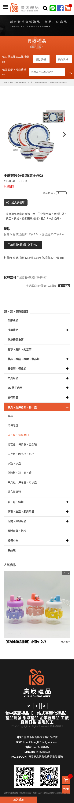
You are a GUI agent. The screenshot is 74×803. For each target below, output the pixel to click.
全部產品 (13, 320)
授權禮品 (13, 329)
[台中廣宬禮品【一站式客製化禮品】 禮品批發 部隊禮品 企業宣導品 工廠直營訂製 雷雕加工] (24, 7)
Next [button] (66, 134)
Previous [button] (8, 134)
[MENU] (5, 7)
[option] (37, 134)
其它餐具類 (14, 491)
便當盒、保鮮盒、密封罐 (22, 444)
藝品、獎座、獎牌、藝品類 (23, 358)
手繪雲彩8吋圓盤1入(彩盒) (46, 285)
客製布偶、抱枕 (17, 530)
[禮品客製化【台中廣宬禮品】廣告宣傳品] (37, 24)
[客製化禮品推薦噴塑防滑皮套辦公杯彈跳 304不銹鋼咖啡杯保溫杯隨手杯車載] (37, 604)
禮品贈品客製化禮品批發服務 (45, 756)
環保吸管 (13, 425)
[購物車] (68, 7)
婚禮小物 (13, 540)
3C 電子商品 (15, 387)
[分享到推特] (29, 706)
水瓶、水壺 (14, 463)
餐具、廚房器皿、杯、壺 (24, 82)
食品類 (12, 550)
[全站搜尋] (45, 8)
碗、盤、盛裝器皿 (41, 82)
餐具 (10, 415)
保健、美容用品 (17, 521)
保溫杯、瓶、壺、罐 (19, 472)
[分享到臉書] (37, 706)
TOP (66, 789)
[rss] (44, 706)
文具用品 (13, 378)
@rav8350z (43, 751)
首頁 (5, 82)
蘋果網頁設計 (57, 726)
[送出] (70, 16)
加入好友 (18, 799)
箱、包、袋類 (16, 501)
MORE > (65, 641)
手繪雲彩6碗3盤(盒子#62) (23, 244)
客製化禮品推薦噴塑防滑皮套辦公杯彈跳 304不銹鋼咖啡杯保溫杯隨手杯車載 (31, 641)
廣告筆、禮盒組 (17, 368)
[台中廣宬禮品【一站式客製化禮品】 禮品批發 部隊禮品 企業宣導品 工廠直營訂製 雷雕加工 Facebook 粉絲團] (60, 7)
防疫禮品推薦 (16, 339)
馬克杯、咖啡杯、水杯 (21, 453)
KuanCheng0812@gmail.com (40, 742)
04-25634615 (41, 746)
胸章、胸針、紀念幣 (19, 349)
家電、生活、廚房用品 (21, 511)
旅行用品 (13, 397)
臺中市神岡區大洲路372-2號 (40, 737)
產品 (11, 82)
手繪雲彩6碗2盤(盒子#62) (27, 277)
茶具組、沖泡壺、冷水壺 (22, 482)
